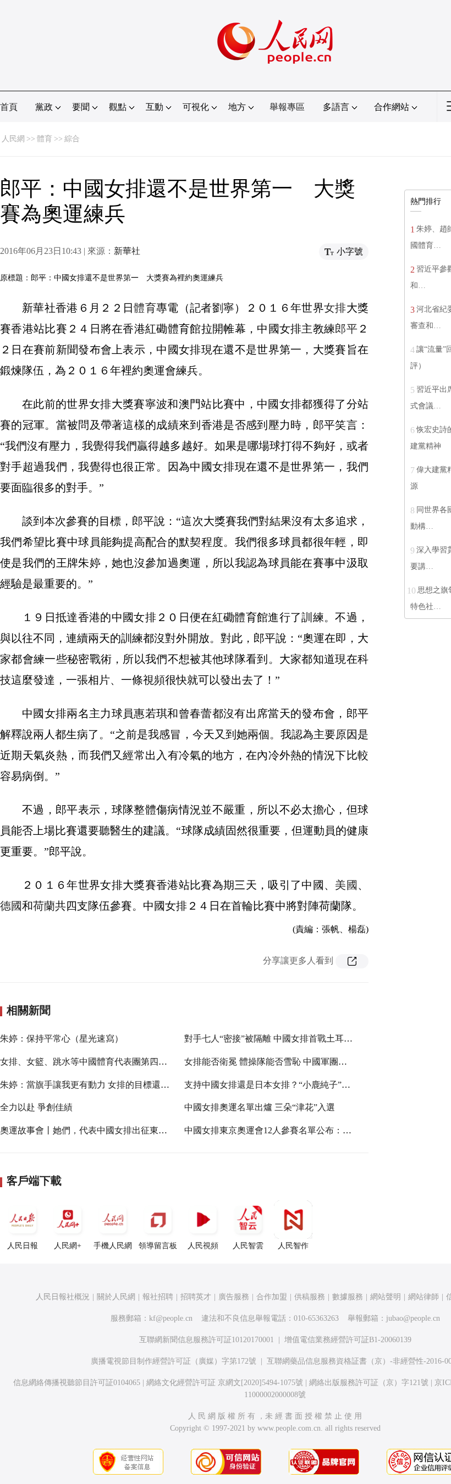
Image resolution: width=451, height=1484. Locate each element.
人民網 (13, 139)
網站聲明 (385, 1297)
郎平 (346, 329)
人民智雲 (248, 1246)
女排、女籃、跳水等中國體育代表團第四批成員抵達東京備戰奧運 (127, 1061)
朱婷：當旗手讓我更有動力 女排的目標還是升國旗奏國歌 (111, 1084)
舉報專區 (287, 107)
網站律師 (423, 1297)
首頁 (9, 107)
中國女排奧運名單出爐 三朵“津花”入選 (259, 1107)
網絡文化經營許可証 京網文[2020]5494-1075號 (224, 1382)
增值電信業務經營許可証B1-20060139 (347, 1340)
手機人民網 (113, 1246)
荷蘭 (44, 906)
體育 (44, 139)
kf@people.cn (171, 1318)
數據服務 (347, 1297)
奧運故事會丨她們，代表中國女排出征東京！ (88, 1130)
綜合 (72, 139)
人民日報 (22, 1246)
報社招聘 (157, 1297)
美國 (346, 885)
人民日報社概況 (63, 1297)
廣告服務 (233, 1297)
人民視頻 (203, 1246)
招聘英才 (195, 1297)
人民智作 (293, 1246)
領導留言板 (158, 1246)
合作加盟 (271, 1297)
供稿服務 (309, 1297)
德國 (11, 906)
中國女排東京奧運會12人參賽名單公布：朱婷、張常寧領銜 (298, 1130)
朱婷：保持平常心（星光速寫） (61, 1038)
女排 (335, 308)
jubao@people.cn (413, 1318)
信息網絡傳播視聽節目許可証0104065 (76, 1382)
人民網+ (67, 1246)
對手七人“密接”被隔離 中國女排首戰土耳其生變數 (281, 1038)
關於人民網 (116, 1297)
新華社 (127, 251)
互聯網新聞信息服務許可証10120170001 (206, 1340)
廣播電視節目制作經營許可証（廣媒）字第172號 (173, 1361)
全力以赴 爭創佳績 (36, 1107)
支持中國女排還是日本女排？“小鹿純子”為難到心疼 (285, 1084)
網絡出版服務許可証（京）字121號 (368, 1382)
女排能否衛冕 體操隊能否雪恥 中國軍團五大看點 (278, 1061)
